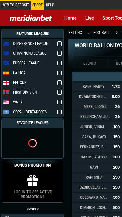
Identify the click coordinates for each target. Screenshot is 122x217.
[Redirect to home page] (31, 18)
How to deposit (15, 5)
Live (89, 17)
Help (50, 5)
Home (70, 17)
